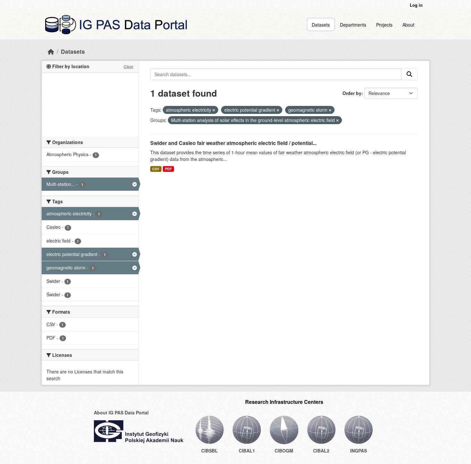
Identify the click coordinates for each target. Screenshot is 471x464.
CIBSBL (209, 450)
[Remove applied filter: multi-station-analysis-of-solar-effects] (337, 120)
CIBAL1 (247, 450)
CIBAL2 (321, 450)
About (408, 24)
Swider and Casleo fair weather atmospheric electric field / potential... (233, 143)
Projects (384, 24)
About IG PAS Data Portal (121, 412)
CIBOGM (284, 450)
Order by (352, 93)
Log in (416, 5)
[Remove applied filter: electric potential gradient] (278, 110)
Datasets (321, 24)
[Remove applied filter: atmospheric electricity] (213, 110)
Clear (129, 66)
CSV (155, 168)
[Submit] (409, 74)
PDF (168, 168)
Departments (353, 24)
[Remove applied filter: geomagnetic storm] (330, 110)
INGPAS (358, 450)
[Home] (51, 51)
